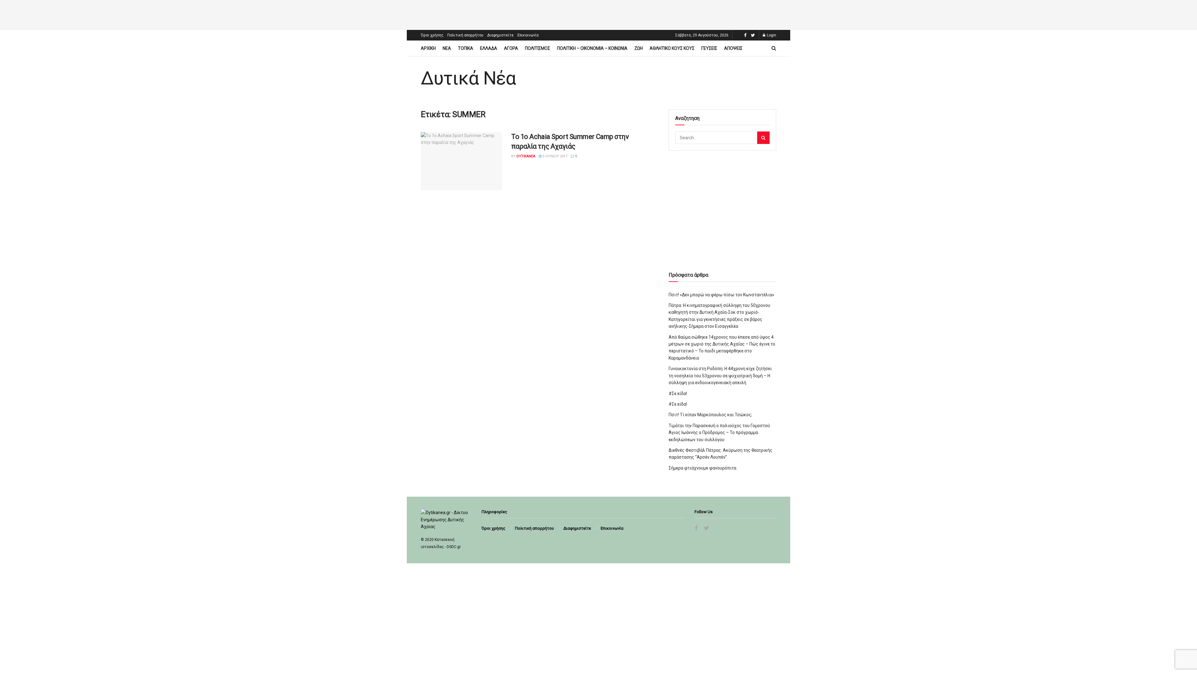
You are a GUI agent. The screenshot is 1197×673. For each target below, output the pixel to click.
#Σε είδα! (678, 393)
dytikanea (526, 156)
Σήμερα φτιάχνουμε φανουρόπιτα (702, 467)
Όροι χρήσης (432, 35)
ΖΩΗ (638, 48)
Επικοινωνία (528, 35)
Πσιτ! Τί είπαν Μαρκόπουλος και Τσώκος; (710, 414)
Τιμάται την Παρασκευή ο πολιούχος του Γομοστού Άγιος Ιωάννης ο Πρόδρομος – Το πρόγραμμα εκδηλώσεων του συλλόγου (719, 432)
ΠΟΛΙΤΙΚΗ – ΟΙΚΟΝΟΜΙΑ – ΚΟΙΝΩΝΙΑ (592, 48)
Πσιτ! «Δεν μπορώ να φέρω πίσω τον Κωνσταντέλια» (721, 294)
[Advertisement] (598, 14)
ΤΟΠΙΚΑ (465, 48)
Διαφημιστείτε (500, 35)
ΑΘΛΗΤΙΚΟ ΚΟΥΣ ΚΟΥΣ (672, 48)
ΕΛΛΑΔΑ (488, 48)
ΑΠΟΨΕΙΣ (733, 48)
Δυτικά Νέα (468, 78)
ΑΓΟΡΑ (511, 48)
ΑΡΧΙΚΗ (428, 48)
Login (771, 35)
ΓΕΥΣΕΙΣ (709, 48)
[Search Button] (763, 137)
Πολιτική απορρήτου (465, 35)
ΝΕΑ (447, 48)
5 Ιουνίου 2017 (554, 156)
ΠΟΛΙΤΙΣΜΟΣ (537, 48)
